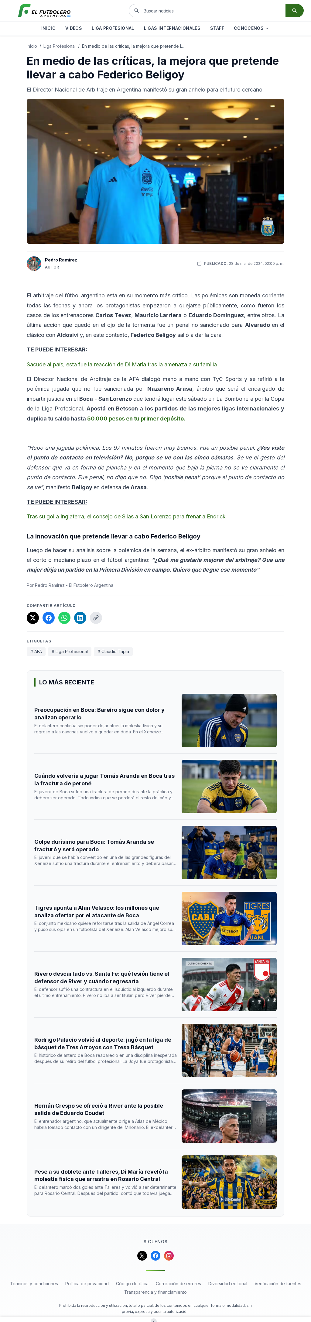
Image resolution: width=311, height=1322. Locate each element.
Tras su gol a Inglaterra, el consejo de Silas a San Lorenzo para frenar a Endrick (126, 516)
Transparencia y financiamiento (155, 1292)
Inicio (32, 46)
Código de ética (132, 1283)
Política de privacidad (87, 1283)
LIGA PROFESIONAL (113, 28)
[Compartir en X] (33, 618)
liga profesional (59, 46)
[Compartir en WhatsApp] (64, 618)
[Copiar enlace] (96, 618)
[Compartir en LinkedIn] (80, 618)
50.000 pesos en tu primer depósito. (135, 418)
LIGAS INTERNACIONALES (172, 28)
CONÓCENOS (249, 28)
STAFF (217, 28)
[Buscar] (294, 10)
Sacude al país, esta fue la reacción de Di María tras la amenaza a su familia (122, 364)
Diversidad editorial (227, 1283)
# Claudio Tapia (113, 651)
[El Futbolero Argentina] (44, 11)
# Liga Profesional (70, 651)
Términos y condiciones (34, 1283)
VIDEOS (73, 28)
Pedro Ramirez (61, 259)
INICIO (48, 28)
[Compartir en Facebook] (49, 618)
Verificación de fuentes (278, 1283)
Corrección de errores (178, 1283)
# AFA (36, 651)
